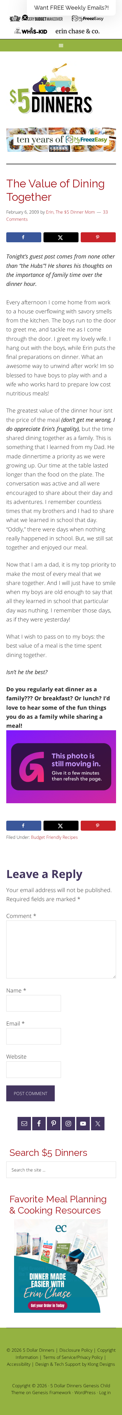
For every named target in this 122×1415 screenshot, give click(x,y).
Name (16, 990)
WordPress (85, 1392)
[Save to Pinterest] (98, 237)
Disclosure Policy (75, 1350)
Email (15, 1023)
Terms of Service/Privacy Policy (73, 1357)
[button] (71, 8)
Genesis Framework (51, 1392)
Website (16, 1056)
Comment (21, 916)
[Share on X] (61, 237)
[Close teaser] (25, 17)
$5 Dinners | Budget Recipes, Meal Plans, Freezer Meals (52, 89)
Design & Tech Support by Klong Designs (75, 1364)
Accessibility (18, 1364)
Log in (105, 1392)
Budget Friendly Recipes (54, 837)
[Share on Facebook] (23, 237)
